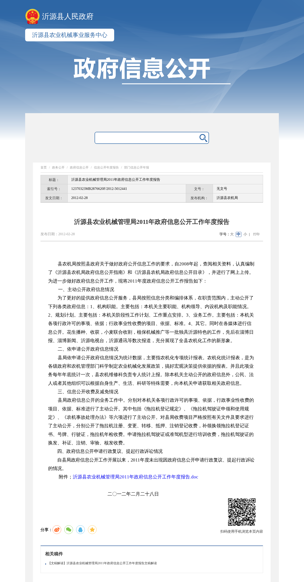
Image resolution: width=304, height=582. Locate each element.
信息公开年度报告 (106, 167)
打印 (256, 234)
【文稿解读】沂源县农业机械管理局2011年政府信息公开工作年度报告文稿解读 (102, 563)
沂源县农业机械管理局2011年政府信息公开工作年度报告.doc (135, 477)
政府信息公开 (79, 167)
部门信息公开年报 (136, 167)
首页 (44, 167)
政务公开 (58, 167)
